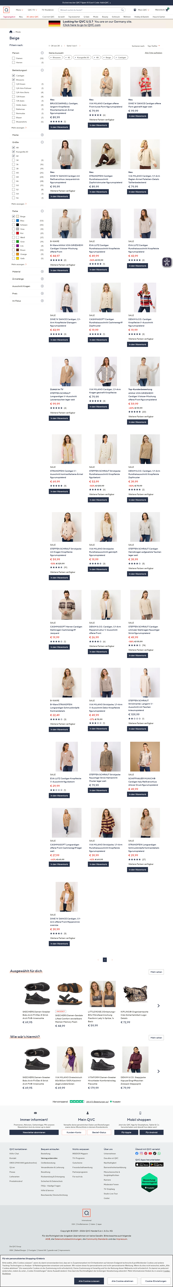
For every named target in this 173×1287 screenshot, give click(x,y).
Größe (15, 142)
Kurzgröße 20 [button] (83, 57)
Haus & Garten (159, 17)
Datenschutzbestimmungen (68, 1239)
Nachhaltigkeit (110, 1163)
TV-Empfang (109, 1189)
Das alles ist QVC (111, 1158)
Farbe (15, 211)
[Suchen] (122, 9)
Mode (95, 17)
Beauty (105, 17)
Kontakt (12, 1158)
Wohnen (127, 17)
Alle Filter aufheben (153, 53)
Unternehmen (110, 1153)
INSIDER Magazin (80, 1153)
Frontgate (32, 1250)
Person (15, 53)
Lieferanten (14, 1176)
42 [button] (68, 57)
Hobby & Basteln (141, 17)
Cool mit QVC (48, 17)
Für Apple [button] (126, 1132)
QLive (12, 1167)
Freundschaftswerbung (82, 1167)
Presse (12, 1172)
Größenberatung (48, 1163)
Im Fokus (16, 300)
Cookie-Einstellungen (155, 1281)
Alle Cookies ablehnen (122, 1281)
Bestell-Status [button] (99, 1132)
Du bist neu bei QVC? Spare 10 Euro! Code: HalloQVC (85, 2)
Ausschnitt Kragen (21, 286)
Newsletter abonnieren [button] (34, 1132)
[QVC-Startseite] (11, 32)
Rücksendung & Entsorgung (53, 1176)
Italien (93, 1224)
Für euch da (77, 1176)
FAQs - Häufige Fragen (51, 1186)
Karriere (107, 1180)
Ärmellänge (18, 279)
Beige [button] (108, 57)
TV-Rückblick (48, 10)
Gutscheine (77, 1163)
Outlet (106, 1198)
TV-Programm (78, 1158)
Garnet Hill (42, 1250)
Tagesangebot (9, 17)
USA (73, 1224)
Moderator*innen (111, 1184)
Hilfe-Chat (14, 1153)
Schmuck (116, 17)
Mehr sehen (156, 972)
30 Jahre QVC (32, 17)
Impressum (121, 1239)
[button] (138, 10)
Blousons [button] (56, 57)
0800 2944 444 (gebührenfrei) (23, 1163)
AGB (47, 1239)
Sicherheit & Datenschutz (52, 1181)
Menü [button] (18, 10)
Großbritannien (82, 1224)
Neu (21, 17)
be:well (61, 17)
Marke (15, 135)
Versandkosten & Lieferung (52, 1167)
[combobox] (89, 9)
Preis (14, 293)
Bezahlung (45, 1172)
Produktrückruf (15, 1181)
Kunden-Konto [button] (74, 1132)
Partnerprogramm (80, 1172)
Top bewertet (74, 17)
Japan (99, 1224)
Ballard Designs (20, 1250)
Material (16, 271)
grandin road (52, 1250)
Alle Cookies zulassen (89, 1281)
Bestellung (45, 1153)
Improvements (64, 1250)
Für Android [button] (151, 1132)
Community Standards (97, 1239)
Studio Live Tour (111, 1193)
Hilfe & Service (47, 1190)
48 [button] (97, 57)
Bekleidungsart (19, 70)
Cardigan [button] (122, 57)
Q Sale (86, 17)
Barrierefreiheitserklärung (115, 1167)
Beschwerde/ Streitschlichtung (54, 1195)
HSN (11, 1250)
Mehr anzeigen (18, 128)
